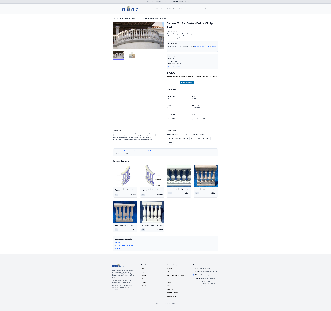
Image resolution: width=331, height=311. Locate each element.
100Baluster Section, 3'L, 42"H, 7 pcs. (151, 225)
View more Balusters (174, 66)
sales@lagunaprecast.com (210, 271)
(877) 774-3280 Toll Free (206, 268)
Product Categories (124, 18)
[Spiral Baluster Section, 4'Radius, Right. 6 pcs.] (152, 176)
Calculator (144, 286)
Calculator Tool (122, 139)
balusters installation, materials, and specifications (138, 151)
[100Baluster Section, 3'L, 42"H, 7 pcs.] (152, 212)
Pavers (169, 282)
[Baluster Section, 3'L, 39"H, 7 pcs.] (125, 212)
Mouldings (170, 289)
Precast (117, 248)
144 (153, 18)
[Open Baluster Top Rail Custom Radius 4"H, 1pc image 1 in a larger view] (138, 35)
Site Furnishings (172, 296)
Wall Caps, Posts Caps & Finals (124, 245)
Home (114, 18)
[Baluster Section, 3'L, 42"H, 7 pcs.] (206, 176)
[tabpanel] (138, 35)
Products (143, 282)
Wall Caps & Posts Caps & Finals (177, 275)
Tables (169, 286)
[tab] (118, 55)
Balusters (134, 18)
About (142, 272)
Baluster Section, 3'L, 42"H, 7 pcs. (204, 189)
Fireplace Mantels (172, 292)
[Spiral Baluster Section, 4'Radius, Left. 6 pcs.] (125, 176)
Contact (143, 275)
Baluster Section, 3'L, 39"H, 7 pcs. (124, 225)
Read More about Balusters (123, 154)
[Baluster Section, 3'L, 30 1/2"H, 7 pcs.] (179, 176)
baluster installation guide (201, 46)
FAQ (142, 279)
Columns (117, 242)
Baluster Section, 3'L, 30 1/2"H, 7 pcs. (178, 189)
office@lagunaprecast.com (210, 275)
